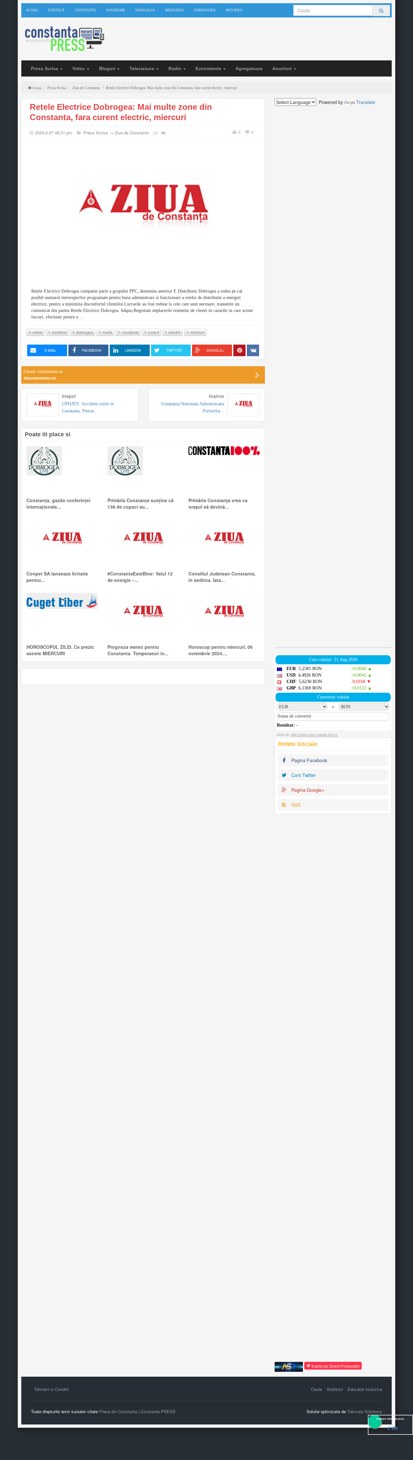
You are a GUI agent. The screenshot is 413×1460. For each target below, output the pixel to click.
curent (153, 332)
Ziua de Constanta (132, 132)
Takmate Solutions (364, 1411)
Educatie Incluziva (365, 1389)
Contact (56, 10)
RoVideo (234, 10)
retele (37, 332)
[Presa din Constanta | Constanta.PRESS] (64, 39)
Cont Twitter (303, 775)
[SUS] (400, 1447)
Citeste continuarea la (43, 374)
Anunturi (282, 68)
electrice (59, 332)
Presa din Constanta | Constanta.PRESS (137, 1411)
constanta (130, 332)
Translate (365, 102)
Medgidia (174, 10)
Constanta (85, 10)
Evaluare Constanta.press (390, 1419)
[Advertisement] (333, 376)
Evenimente (209, 68)
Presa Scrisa (45, 68)
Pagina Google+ (307, 790)
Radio (175, 68)
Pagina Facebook (308, 760)
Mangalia (145, 10)
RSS (295, 805)
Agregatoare (249, 68)
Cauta (316, 1389)
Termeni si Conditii (51, 1389)
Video (79, 68)
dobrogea (84, 332)
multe (107, 332)
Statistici (335, 1389)
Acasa (32, 10)
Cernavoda (205, 10)
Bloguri (107, 68)
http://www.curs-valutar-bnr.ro (314, 735)
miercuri (197, 332)
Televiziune (142, 68)
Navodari (115, 10)
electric (174, 332)
